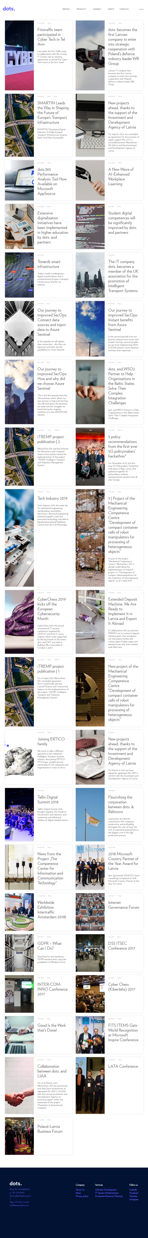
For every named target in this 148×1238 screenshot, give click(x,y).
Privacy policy (82, 1196)
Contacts (124, 9)
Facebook (133, 1193)
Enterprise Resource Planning (108, 1196)
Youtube (133, 1196)
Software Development (106, 1189)
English (141, 9)
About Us (80, 1189)
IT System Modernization (107, 1193)
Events (111, 9)
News (78, 1193)
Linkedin (133, 1189)
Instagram (133, 1199)
